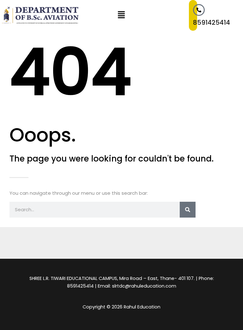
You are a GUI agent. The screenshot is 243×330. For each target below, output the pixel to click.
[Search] (188, 210)
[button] (121, 15)
